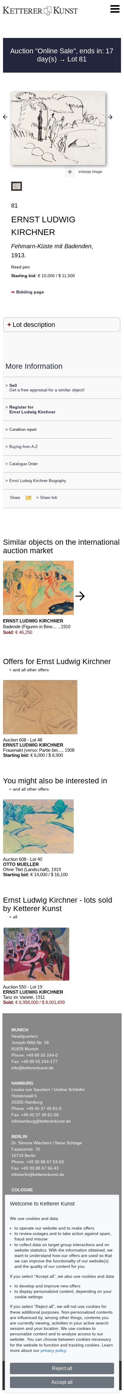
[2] (110, 116)
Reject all (62, 1368)
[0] (5, 116)
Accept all (62, 1382)
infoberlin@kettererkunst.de (37, 1174)
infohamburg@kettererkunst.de (41, 1121)
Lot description (34, 324)
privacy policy (53, 1350)
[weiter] (80, 596)
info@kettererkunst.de (32, 1067)
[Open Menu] (114, 9)
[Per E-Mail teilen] (26, 497)
